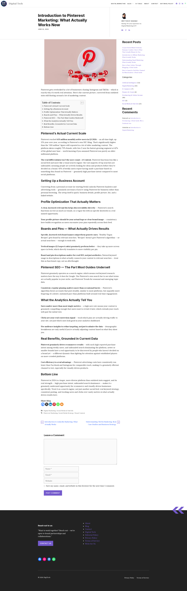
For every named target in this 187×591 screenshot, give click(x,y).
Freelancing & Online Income (132, 95)
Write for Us (90, 544)
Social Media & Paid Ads (65, 411)
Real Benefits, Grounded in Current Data (60, 124)
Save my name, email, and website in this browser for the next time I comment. (80, 486)
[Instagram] (44, 559)
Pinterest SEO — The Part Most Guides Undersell (63, 118)
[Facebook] (43, 404)
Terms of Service (92, 541)
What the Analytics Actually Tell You (58, 121)
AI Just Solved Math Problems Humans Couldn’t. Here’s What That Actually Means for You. (132, 50)
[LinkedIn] (49, 559)
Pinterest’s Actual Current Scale (57, 106)
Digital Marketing (118, 3)
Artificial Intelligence (129, 83)
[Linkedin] (50, 404)
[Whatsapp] (58, 404)
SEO (123, 101)
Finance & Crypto (128, 92)
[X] (46, 404)
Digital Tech (16, 3)
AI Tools (138, 3)
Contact (154, 3)
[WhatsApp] (54, 559)
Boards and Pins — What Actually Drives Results (63, 115)
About (146, 3)
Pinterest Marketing (51, 413)
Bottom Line (49, 127)
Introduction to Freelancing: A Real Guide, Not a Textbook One (132, 120)
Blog (129, 3)
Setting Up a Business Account (56, 109)
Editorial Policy (166, 3)
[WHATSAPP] (185, 4)
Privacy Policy (91, 538)
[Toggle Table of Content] (81, 102)
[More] (62, 404)
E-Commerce (126, 89)
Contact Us (45, 543)
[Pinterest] (54, 404)
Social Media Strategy (66, 413)
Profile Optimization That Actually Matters (61, 112)
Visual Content (79, 413)
